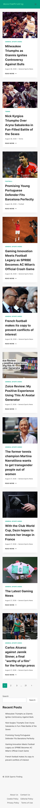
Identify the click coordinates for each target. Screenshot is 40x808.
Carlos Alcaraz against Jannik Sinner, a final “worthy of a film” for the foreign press (20, 656)
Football (8, 181)
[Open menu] (35, 4)
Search (6, 696)
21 (26, 685)
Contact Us (25, 795)
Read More (11, 73)
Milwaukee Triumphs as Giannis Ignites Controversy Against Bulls (16, 55)
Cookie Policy (12, 799)
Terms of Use (27, 803)
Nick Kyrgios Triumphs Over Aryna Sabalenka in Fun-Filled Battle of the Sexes (19, 125)
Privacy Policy (13, 803)
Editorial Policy (27, 799)
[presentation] (20, 25)
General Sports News (13, 41)
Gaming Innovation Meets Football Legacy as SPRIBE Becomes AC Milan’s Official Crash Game (20, 260)
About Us (14, 795)
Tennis (7, 111)
